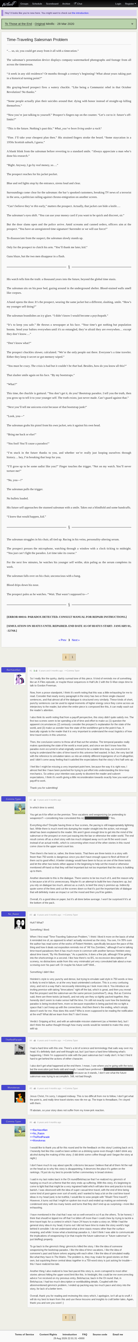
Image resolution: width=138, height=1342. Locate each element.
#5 (31, 1088)
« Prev (62, 640)
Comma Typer (13, 799)
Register (129, 3)
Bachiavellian (14, 669)
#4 (31, 1040)
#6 (31, 1122)
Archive (66, 3)
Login (118, 3)
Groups (24, 3)
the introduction (80, 13)
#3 (31, 915)
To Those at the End (18, 24)
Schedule (37, 3)
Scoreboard (52, 3)
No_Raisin (13, 914)
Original (40, 24)
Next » (76, 640)
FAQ (84, 1334)
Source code (100, 1334)
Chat (79, 3)
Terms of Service (24, 1334)
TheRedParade (13, 1039)
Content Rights (48, 1334)
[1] (36, 670)
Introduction (70, 1334)
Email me (118, 1334)
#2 (31, 800)
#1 (31, 671)
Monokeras (14, 1087)
